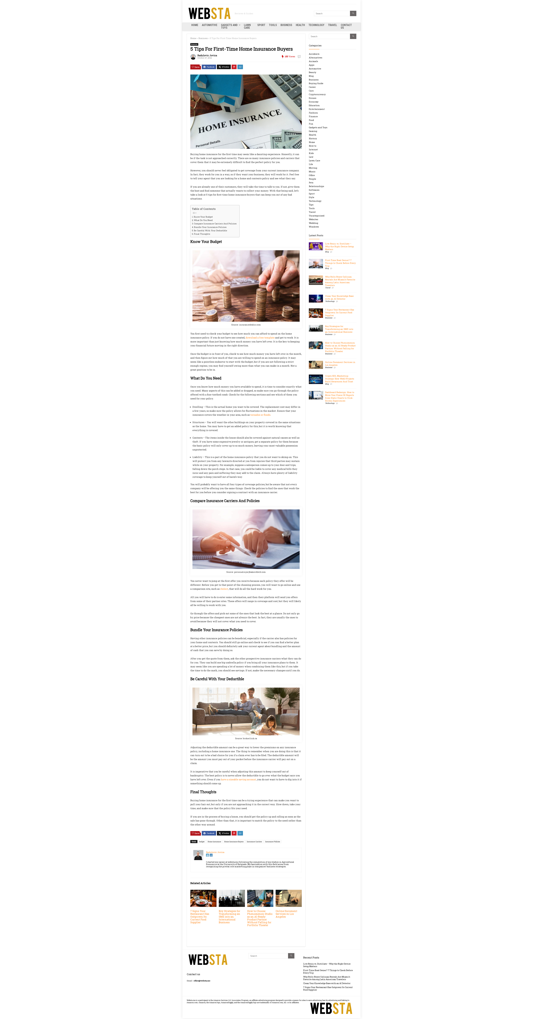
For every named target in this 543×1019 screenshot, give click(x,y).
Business (286, 25)
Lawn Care (247, 26)
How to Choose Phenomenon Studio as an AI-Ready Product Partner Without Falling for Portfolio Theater (259, 918)
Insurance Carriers (254, 841)
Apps (311, 64)
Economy (313, 101)
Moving (313, 167)
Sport (261, 25)
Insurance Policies (272, 841)
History (313, 138)
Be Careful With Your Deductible (210, 230)
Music (312, 171)
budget (201, 841)
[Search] (353, 13)
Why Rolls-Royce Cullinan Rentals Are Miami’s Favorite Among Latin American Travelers (340, 281)
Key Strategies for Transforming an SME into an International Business (229, 916)
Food (311, 120)
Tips (311, 204)
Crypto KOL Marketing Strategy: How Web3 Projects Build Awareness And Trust (339, 379)
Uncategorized (316, 215)
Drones (312, 98)
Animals (313, 61)
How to (312, 145)
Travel (332, 25)
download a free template (260, 337)
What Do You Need (203, 220)
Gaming (313, 131)
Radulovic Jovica (207, 55)
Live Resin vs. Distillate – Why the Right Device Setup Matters (339, 246)
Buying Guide (316, 83)
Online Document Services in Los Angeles (286, 913)
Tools (273, 25)
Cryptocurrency (317, 94)
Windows (314, 226)
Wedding (313, 223)
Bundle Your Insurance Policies (210, 227)
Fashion (313, 112)
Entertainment (317, 109)
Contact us (346, 26)
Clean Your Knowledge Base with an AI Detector (339, 297)
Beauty (312, 72)
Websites (313, 219)
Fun (311, 123)
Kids (311, 153)
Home (194, 25)
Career (312, 87)
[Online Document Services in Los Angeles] (289, 891)
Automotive (209, 25)
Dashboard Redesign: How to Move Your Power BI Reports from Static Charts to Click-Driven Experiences (339, 396)
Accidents (314, 53)
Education (314, 105)
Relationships (316, 186)
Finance (313, 116)
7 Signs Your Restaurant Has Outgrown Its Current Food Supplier (199, 916)
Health (300, 25)
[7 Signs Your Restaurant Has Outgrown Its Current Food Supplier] (203, 891)
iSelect (224, 588)
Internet (313, 149)
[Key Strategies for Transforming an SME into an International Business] (232, 891)
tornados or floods (260, 414)
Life (311, 164)
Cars (311, 90)
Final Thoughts (202, 234)
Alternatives (315, 57)
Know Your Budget (203, 216)
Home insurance (214, 841)
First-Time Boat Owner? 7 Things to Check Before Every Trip (340, 263)
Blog (311, 76)
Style (311, 197)
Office (312, 175)
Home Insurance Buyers (234, 841)
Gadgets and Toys (229, 26)
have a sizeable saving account (238, 779)
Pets (311, 182)
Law (311, 156)
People (312, 178)
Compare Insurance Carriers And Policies (215, 223)
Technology (316, 25)
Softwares (314, 189)
